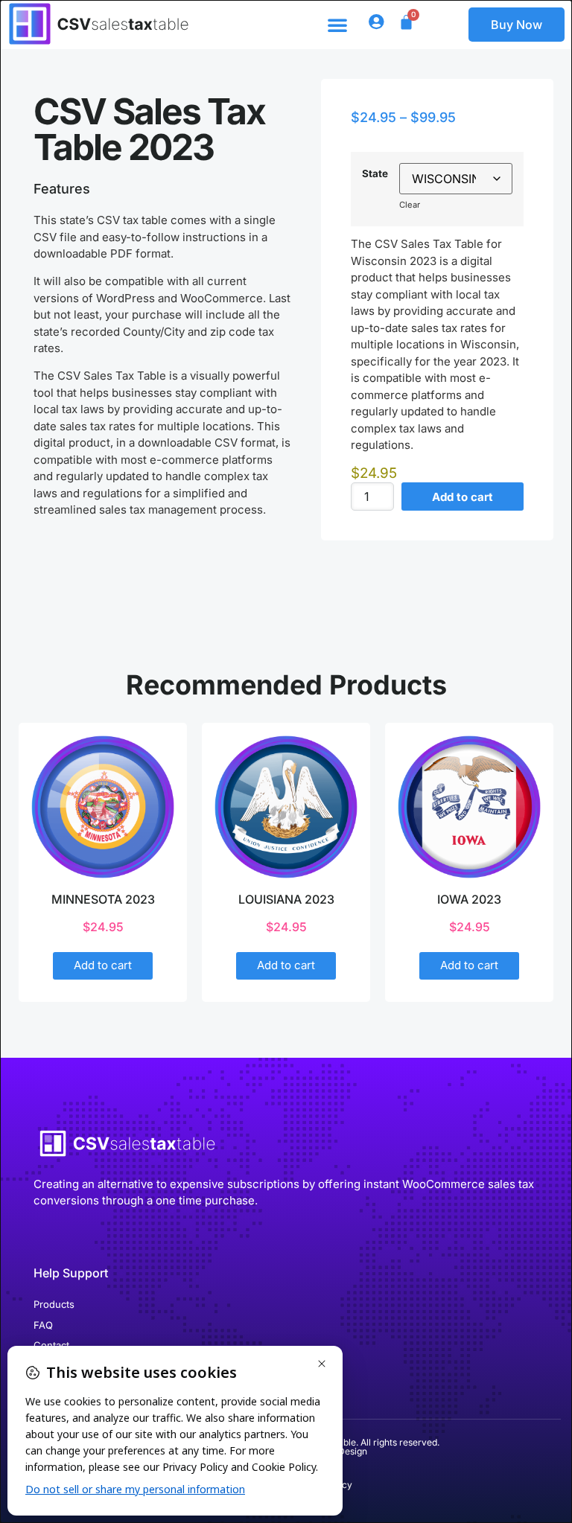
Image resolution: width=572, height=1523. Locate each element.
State (375, 173)
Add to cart (462, 497)
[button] (337, 24)
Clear (409, 204)
